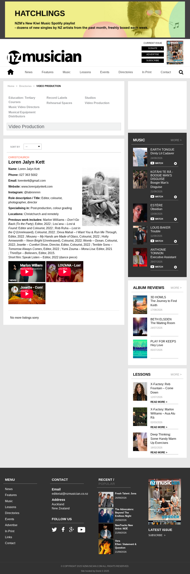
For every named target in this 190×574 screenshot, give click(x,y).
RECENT (105, 480)
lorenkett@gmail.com (32, 180)
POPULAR (107, 484)
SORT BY (15, 147)
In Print (146, 72)
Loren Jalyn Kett (26, 162)
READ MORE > (158, 402)
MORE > (176, 140)
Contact (166, 72)
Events (104, 72)
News (28, 72)
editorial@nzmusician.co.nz (70, 493)
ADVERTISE (152, 54)
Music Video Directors (24, 107)
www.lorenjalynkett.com (37, 186)
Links (8, 537)
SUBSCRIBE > (157, 535)
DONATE (152, 48)
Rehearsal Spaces (59, 103)
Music (67, 72)
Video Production (97, 103)
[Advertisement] (157, 105)
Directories (126, 72)
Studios (90, 97)
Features (47, 72)
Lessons (85, 72)
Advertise (11, 525)
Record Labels (57, 97)
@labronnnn (32, 192)
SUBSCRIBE (152, 60)
